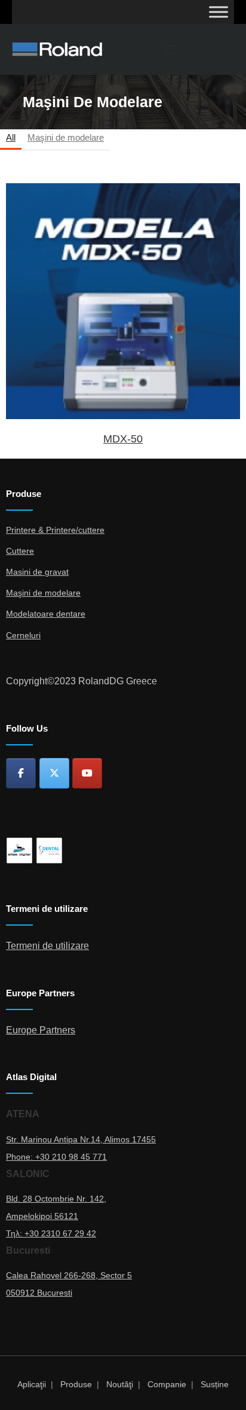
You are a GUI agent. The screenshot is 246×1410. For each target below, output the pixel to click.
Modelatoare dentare (45, 613)
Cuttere (20, 551)
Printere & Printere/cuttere (55, 530)
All (11, 137)
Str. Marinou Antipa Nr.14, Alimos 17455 (81, 1139)
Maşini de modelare (65, 137)
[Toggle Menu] (218, 11)
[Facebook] (21, 773)
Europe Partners (40, 1030)
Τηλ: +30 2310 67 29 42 (51, 1233)
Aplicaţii (31, 1384)
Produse (76, 1384)
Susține (215, 1384)
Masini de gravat (37, 572)
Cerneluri (23, 635)
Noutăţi (119, 1384)
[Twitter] (54, 773)
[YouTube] (87, 773)
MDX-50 (123, 301)
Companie (166, 1384)
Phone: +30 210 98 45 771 (56, 1157)
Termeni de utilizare (47, 946)
